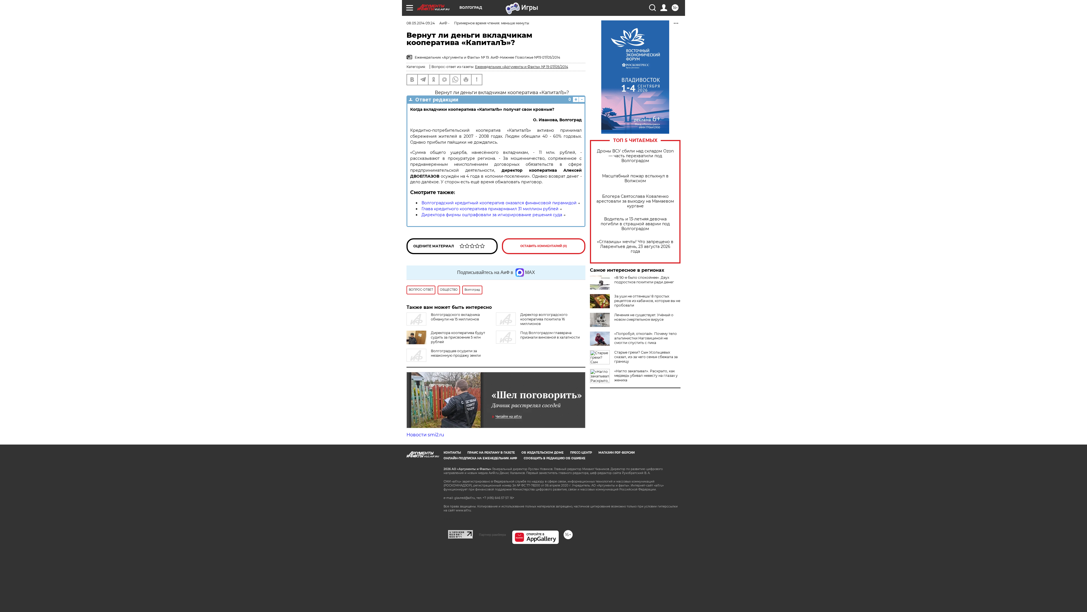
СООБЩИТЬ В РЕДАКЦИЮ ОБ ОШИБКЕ (554, 458)
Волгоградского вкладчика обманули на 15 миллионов (455, 317)
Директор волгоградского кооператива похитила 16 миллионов (544, 319)
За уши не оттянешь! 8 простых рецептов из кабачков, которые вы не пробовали (647, 300)
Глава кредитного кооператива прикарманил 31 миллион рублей (490, 208)
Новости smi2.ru (425, 434)
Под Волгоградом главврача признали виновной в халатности (550, 335)
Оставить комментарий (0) (543, 246)
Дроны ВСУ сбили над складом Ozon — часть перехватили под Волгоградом (635, 156)
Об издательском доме (542, 452)
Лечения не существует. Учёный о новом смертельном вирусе (643, 317)
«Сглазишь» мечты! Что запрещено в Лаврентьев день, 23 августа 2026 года (635, 246)
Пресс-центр (581, 452)
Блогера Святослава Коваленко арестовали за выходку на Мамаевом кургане (635, 201)
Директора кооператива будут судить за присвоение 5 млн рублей (458, 337)
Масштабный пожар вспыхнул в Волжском (635, 178)
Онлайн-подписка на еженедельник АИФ (480, 458)
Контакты (452, 452)
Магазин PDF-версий (616, 452)
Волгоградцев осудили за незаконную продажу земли (456, 353)
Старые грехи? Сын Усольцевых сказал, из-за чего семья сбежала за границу (646, 357)
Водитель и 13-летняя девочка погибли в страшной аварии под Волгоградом (635, 224)
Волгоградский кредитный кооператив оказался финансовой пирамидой (499, 202)
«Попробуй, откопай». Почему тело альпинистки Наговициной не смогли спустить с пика (645, 338)
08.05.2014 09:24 (420, 23)
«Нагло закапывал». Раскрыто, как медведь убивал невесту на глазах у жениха (646, 375)
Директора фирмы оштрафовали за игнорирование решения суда (491, 214)
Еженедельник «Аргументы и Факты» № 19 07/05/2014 (521, 67)
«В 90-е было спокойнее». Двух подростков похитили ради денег (644, 279)
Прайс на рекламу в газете (491, 452)
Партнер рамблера (492, 534)
